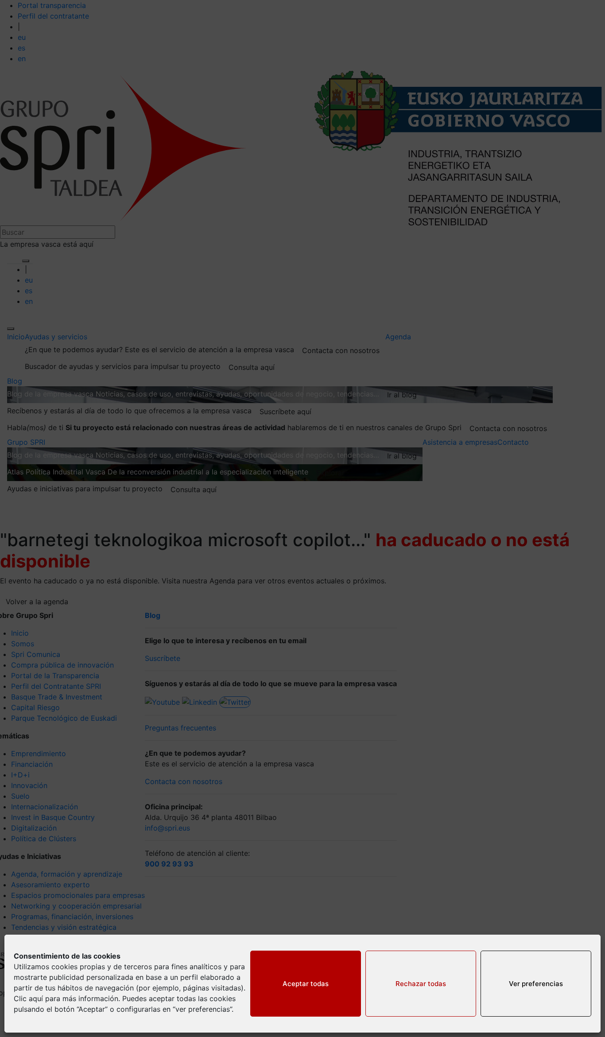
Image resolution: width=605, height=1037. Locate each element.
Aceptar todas (306, 983)
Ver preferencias (536, 983)
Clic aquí (28, 998)
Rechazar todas (421, 983)
